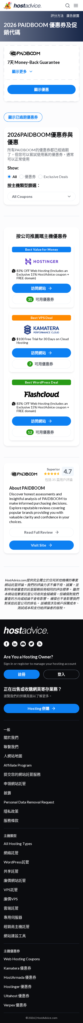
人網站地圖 (13, 756)
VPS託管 (11, 889)
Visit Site (38, 545)
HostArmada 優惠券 (20, 977)
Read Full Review (38, 532)
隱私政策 (11, 811)
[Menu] (75, 5)
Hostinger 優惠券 (18, 986)
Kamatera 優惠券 (17, 968)
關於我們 (11, 737)
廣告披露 (72, 16)
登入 (61, 674)
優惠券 (30, 176)
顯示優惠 (41, 89)
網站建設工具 (15, 936)
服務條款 (11, 820)
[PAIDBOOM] (24, 474)
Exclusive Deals (56, 176)
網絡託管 (11, 853)
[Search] (67, 5)
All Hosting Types (18, 843)
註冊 (21, 674)
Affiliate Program (18, 765)
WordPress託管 (16, 862)
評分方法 (57, 16)
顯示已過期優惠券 (23, 117)
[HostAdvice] (23, 5)
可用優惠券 (41, 299)
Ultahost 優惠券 (16, 995)
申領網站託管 (15, 783)
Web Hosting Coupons (22, 959)
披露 (7, 793)
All (14, 176)
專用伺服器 (13, 917)
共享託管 (11, 871)
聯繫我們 (11, 746)
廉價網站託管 (15, 880)
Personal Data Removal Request (29, 802)
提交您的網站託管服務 (22, 774)
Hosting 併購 (38, 708)
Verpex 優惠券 (15, 1005)
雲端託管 (11, 908)
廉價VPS (11, 899)
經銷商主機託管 (17, 926)
